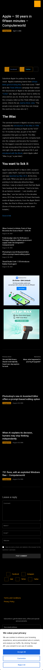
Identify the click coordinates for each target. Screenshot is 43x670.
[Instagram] (23, 574)
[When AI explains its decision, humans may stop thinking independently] (21, 418)
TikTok (23, 579)
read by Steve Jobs (27, 103)
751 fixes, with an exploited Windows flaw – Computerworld (21, 474)
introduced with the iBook (12, 153)
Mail (11, 579)
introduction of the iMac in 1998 (26, 125)
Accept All (21, 652)
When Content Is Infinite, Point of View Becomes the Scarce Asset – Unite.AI (16, 229)
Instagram (30, 574)
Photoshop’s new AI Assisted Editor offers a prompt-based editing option (16, 253)
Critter (5, 94)
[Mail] (6, 579)
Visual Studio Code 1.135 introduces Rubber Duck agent (15, 262)
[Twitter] (30, 579)
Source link (6, 215)
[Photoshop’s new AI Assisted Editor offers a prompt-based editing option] (37, 254)
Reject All (21, 665)
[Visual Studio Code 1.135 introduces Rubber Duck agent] (37, 263)
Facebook (15, 574)
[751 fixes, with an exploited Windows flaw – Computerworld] (21, 458)
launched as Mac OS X (18, 176)
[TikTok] (18, 579)
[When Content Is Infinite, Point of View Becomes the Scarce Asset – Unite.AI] (37, 230)
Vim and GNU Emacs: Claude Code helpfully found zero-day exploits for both (10, 363)
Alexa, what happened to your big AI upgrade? (32, 360)
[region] (21, 649)
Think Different (15, 87)
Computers (7, 31)
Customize (21, 658)
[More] (35, 69)
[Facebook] (8, 574)
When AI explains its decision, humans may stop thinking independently (17, 435)
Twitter (36, 579)
